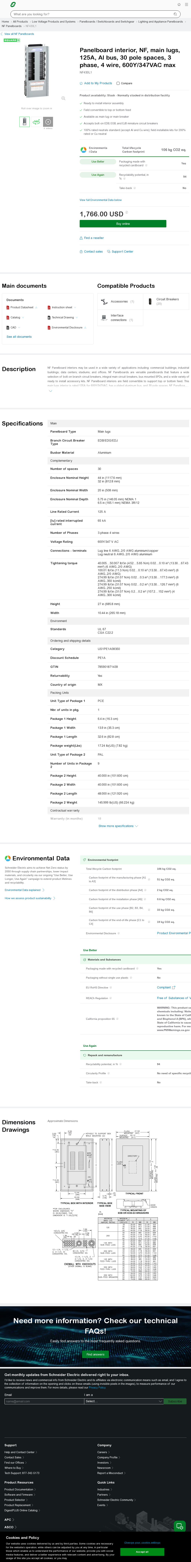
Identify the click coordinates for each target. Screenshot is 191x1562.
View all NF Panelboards (19, 33)
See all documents (19, 336)
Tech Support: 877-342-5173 (21, 1473)
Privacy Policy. (97, 1387)
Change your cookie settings (142, 1542)
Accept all (142, 1551)
